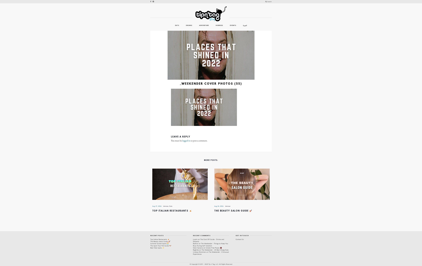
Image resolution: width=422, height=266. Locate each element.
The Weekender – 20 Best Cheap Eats (215, 250)
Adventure (204, 25)
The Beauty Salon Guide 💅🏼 (233, 211)
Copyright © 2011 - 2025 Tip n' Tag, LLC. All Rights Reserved (211, 264)
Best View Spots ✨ (157, 248)
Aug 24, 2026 (219, 206)
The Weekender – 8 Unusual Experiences (211, 253)
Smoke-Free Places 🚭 (214, 248)
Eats (177, 25)
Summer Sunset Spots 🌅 (159, 243)
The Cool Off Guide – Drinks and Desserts (208, 240)
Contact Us (240, 239)
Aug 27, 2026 (157, 206)
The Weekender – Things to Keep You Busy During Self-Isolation (210, 244)
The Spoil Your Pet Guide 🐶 (160, 246)
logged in (186, 140)
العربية (245, 25)
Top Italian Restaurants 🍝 (172, 211)
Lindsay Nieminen (199, 252)
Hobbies (219, 25)
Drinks (189, 25)
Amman (165, 206)
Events (233, 25)
